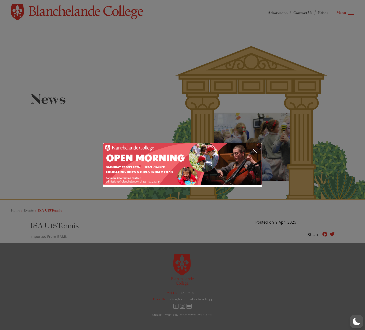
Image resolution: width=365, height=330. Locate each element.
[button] (356, 321)
